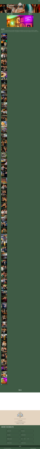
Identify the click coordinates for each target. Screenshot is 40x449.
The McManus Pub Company (33, 448)
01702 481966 (20, 420)
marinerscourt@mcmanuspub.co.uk (20, 421)
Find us (30, 14)
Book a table (10, 14)
